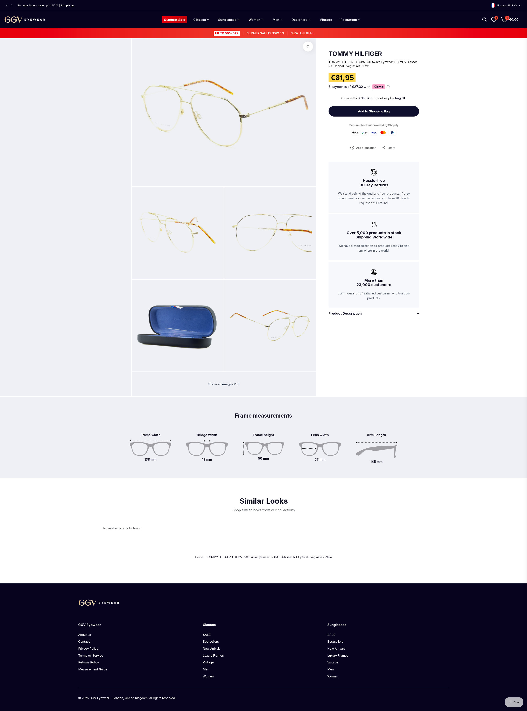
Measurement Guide (92, 669)
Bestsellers (211, 641)
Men (206, 669)
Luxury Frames (213, 655)
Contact (84, 641)
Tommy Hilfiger (355, 53)
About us (84, 635)
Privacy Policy (88, 648)
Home (199, 557)
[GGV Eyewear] (24, 19)
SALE (207, 635)
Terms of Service (90, 655)
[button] (6, 5)
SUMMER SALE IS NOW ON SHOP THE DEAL (264, 33)
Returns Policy (88, 662)
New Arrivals (211, 648)
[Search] (484, 19)
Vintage (208, 662)
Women (208, 676)
